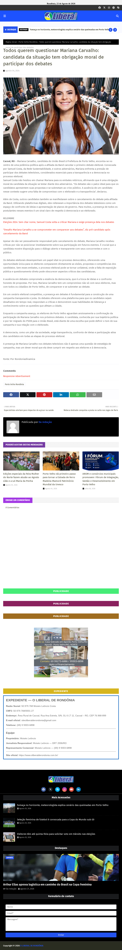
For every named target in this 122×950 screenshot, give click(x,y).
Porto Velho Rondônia (28, 42)
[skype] (118, 7)
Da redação (45, 422)
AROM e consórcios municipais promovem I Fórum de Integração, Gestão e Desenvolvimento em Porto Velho (100, 479)
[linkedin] (78, 789)
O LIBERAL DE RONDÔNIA (31, 945)
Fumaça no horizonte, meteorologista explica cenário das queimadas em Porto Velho (70, 29)
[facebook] (99, 7)
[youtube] (71, 789)
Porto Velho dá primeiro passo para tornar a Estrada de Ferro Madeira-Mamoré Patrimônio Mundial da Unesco (59, 479)
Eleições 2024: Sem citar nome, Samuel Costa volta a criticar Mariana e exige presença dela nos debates (58, 222)
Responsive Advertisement (16, 376)
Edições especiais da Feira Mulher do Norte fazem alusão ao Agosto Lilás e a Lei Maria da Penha (21, 477)
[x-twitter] (104, 7)
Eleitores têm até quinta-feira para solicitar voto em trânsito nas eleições (56, 834)
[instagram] (109, 7)
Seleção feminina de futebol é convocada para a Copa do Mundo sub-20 (55, 819)
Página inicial (11, 42)
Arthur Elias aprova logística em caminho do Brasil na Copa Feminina (47, 884)
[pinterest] (113, 7)
